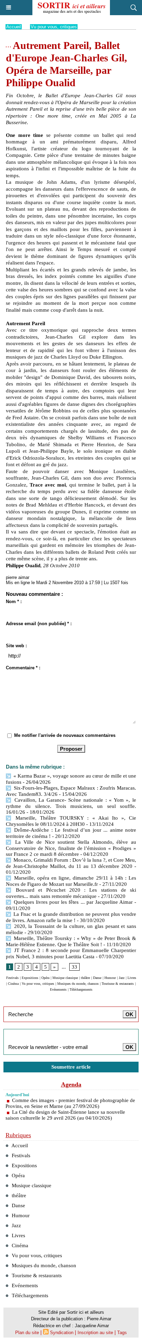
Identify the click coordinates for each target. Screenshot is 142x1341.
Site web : (16, 645)
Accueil (13, 26)
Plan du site (27, 1332)
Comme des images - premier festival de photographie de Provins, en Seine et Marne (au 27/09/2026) (70, 1103)
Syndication (61, 1332)
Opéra (45, 978)
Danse (97, 978)
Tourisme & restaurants (118, 983)
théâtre (85, 978)
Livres (132, 978)
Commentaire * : (23, 667)
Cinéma (13, 983)
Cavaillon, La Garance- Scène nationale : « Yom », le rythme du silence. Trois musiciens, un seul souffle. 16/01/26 (71, 806)
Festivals (12, 978)
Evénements (58, 989)
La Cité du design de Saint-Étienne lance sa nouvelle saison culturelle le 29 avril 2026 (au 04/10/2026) (65, 1115)
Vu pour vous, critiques (54, 26)
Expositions (30, 978)
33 (74, 967)
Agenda (71, 1084)
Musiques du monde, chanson (78, 983)
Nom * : (14, 601)
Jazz (121, 978)
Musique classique (65, 978)
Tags (122, 1332)
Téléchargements (81, 989)
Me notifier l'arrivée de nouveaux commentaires (64, 735)
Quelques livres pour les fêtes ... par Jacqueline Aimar (72, 902)
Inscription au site (95, 1332)
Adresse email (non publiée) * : (39, 623)
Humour (110, 978)
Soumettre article (71, 1067)
